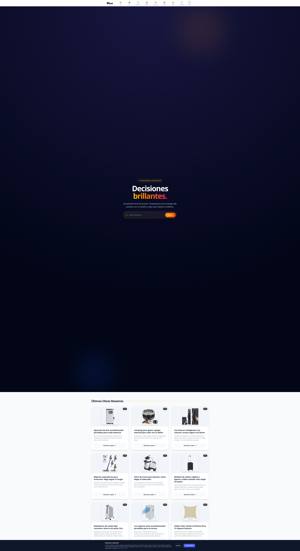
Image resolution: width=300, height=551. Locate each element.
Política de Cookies (122, 548)
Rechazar (178, 545)
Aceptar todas (189, 545)
